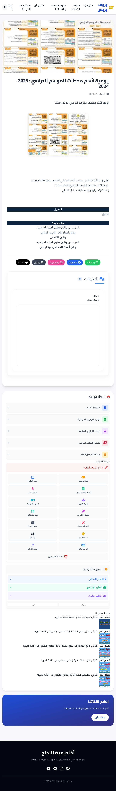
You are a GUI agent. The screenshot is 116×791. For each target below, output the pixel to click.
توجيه (33, 605)
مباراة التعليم (76, 7)
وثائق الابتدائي (58, 237)
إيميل (37, 262)
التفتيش (39, 6)
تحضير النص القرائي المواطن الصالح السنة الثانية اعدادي (82, 617)
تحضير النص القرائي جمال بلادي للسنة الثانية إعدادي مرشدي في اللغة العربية (72, 631)
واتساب (91, 262)
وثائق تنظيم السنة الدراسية (52, 227)
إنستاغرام (54, 262)
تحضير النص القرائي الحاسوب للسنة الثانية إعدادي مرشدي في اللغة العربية (73, 674)
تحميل (105, 213)
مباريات (83, 605)
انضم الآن (100, 717)
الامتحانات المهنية (25, 7)
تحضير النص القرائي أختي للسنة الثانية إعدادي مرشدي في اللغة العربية (75, 660)
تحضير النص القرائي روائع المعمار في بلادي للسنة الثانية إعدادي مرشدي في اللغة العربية (66, 645)
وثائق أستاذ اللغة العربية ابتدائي (58, 232)
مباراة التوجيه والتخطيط (58, 7)
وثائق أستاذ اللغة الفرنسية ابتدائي (58, 247)
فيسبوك (73, 262)
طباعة (21, 262)
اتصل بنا (10, 7)
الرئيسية (88, 6)
